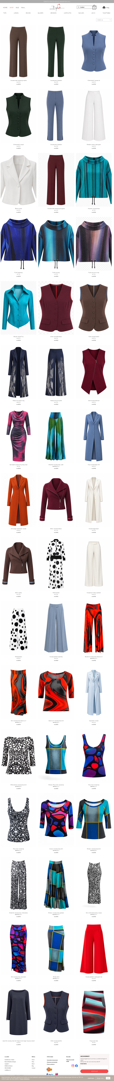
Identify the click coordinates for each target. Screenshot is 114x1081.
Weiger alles (100, 1078)
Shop (33, 1061)
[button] (94, 7)
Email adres (83, 1063)
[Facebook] (76, 1066)
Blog (33, 1065)
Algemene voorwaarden (52, 1062)
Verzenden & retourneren (52, 1060)
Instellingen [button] (91, 1078)
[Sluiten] (112, 1078)
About (33, 1063)
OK (108, 1078)
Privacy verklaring (51, 1064)
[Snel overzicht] (18, 52)
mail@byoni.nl (8, 1070)
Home (33, 1059)
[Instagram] (73, 1066)
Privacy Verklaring (24, 1079)
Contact (33, 1068)
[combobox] (104, 19)
